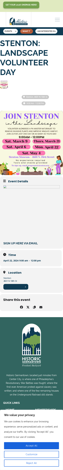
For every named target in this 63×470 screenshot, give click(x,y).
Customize (31, 454)
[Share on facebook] (21, 306)
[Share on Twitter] (28, 306)
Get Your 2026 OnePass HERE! (21, 5)
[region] (31, 440)
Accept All (31, 445)
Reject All (31, 463)
